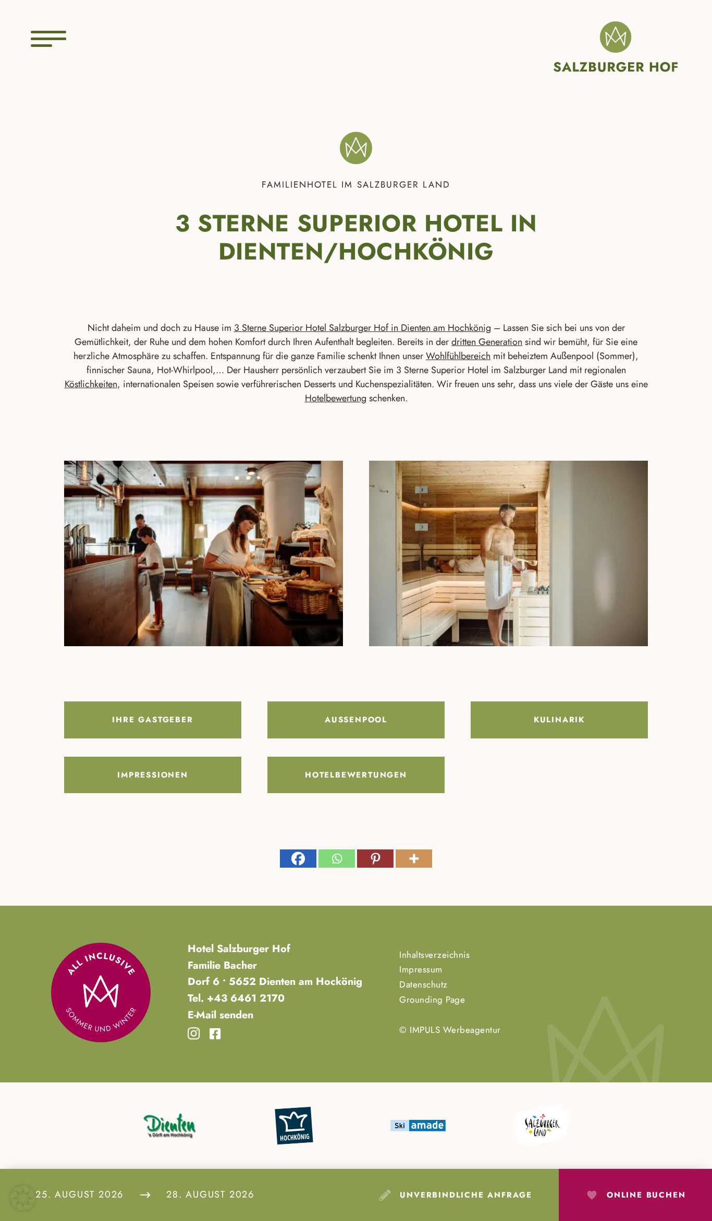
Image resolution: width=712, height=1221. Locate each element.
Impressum (421, 969)
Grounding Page (432, 999)
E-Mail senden (220, 1014)
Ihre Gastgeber (152, 719)
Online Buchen (646, 1195)
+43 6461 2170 (244, 998)
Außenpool (356, 719)
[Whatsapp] (336, 858)
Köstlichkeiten (91, 384)
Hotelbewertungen (356, 775)
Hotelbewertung (335, 398)
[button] (23, 1198)
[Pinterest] (375, 858)
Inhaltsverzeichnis (434, 954)
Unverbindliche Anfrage (466, 1195)
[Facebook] (298, 858)
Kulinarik (559, 719)
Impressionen (152, 775)
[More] (414, 858)
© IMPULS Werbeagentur (450, 1029)
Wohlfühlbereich (458, 356)
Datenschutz (423, 984)
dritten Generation (486, 342)
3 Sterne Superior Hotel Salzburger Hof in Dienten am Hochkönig (362, 328)
